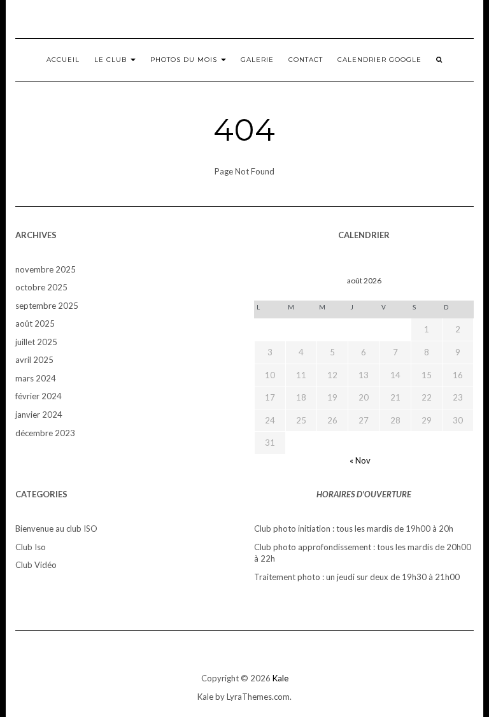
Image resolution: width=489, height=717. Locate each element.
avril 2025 (34, 360)
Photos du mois (185, 59)
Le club (111, 59)
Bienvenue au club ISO (56, 528)
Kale (280, 678)
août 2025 (35, 323)
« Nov (360, 460)
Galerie (257, 59)
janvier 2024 (38, 414)
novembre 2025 (45, 269)
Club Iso (30, 547)
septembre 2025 (46, 306)
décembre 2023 (45, 433)
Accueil (63, 59)
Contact (305, 59)
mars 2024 (35, 378)
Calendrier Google (379, 59)
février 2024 (38, 396)
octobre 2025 (41, 287)
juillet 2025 (36, 342)
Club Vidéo (36, 565)
